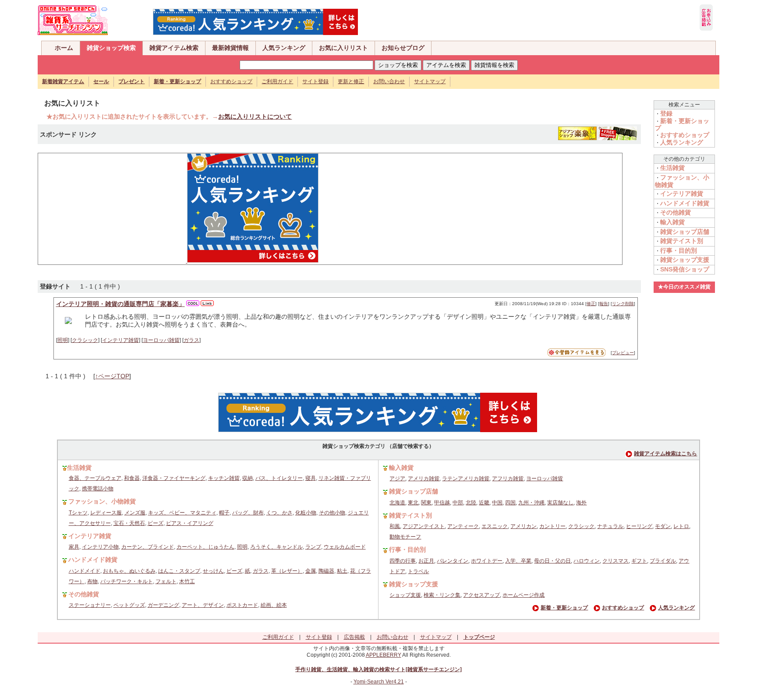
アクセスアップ (481, 595)
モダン (663, 526)
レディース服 (106, 513)
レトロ (681, 526)
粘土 (342, 571)
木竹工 (187, 581)
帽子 (224, 513)
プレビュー (623, 352)
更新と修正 (351, 81)
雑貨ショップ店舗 (684, 231)
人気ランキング (283, 47)
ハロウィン (586, 561)
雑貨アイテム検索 (173, 47)
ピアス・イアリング (189, 523)
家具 (74, 547)
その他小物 (332, 513)
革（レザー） (287, 571)
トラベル (418, 571)
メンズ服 (134, 513)
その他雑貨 (675, 212)
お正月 (426, 561)
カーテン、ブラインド (147, 547)
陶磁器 (326, 571)
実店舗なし (560, 503)
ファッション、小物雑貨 (102, 501)
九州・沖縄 (531, 503)
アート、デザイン (203, 605)
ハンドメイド (84, 571)
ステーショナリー (90, 605)
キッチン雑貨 (224, 478)
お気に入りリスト (343, 47)
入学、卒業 (518, 561)
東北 (413, 503)
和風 (394, 526)
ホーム (64, 47)
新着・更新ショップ (564, 608)
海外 (581, 503)
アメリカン (523, 526)
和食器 (132, 478)
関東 (426, 503)
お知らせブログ (403, 47)
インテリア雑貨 (120, 340)
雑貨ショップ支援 (684, 259)
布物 (92, 581)
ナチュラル (610, 526)
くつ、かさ (279, 513)
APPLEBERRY (383, 655)
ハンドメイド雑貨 (684, 203)
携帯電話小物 (97, 489)
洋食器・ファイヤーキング (173, 478)
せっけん (213, 571)
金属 (310, 571)
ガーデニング (163, 605)
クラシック (85, 340)
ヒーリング (639, 526)
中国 (497, 503)
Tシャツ (78, 513)
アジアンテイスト (424, 526)
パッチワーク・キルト (126, 581)
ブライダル (663, 561)
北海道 (397, 503)
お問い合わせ (389, 81)
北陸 (471, 503)
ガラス (191, 340)
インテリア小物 (100, 547)
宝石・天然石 (129, 523)
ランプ (313, 547)
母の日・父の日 (552, 561)
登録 (666, 113)
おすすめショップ (231, 81)
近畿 (484, 503)
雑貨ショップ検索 (111, 47)
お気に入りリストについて (255, 116)
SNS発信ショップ (684, 269)
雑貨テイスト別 (681, 240)
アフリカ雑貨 (508, 478)
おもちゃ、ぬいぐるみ (129, 571)
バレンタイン (452, 561)
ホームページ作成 (523, 595)
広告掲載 (354, 637)
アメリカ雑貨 (423, 478)
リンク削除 (623, 303)
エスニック (494, 526)
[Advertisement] (108, 208)
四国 (510, 503)
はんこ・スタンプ (179, 571)
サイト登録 (315, 81)
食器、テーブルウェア (95, 478)
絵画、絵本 (274, 605)
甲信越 (442, 503)
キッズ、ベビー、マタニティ (182, 513)
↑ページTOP (112, 376)
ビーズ (155, 523)
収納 (247, 478)
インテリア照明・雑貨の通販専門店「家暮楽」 (120, 303)
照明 (62, 340)
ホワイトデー (486, 561)
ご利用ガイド (277, 81)
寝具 (310, 478)
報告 (603, 303)
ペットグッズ (129, 605)
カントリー (552, 526)
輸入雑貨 (672, 221)
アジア (397, 478)
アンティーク (463, 526)
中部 (458, 503)
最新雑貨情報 (230, 47)
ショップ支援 (405, 595)
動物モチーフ (405, 537)
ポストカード (242, 605)
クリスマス (615, 561)
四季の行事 (402, 561)
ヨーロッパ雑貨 (161, 340)
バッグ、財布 (248, 513)
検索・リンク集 (442, 595)
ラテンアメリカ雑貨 (465, 478)
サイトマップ (430, 81)
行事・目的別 (678, 250)
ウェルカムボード (345, 547)
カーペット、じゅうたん (205, 547)
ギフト (639, 561)
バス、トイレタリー (279, 478)
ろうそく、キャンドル (276, 547)
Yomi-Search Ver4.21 (379, 682)
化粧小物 (305, 513)
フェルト (166, 581)
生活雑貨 (672, 167)
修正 (591, 303)
